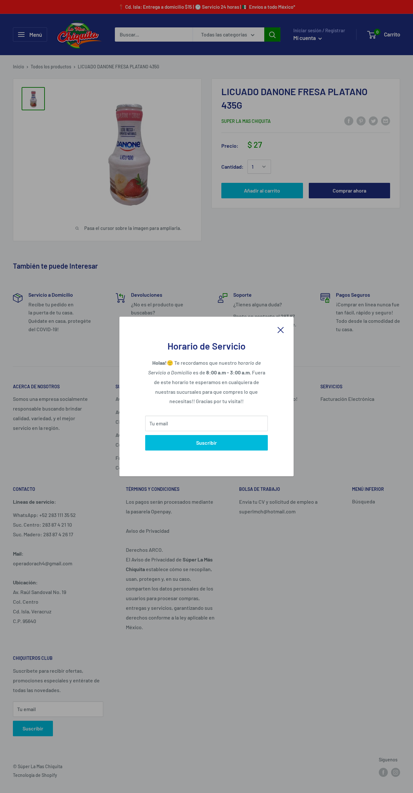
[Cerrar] (280, 329)
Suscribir (206, 443)
